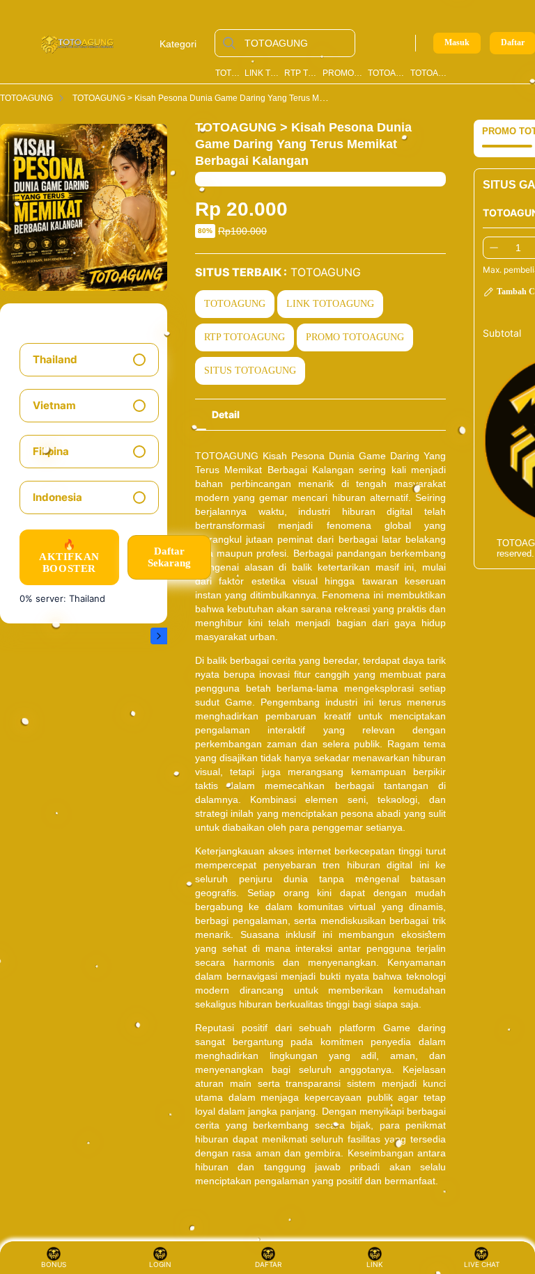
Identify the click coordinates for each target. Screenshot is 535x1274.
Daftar (513, 42)
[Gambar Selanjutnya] (158, 636)
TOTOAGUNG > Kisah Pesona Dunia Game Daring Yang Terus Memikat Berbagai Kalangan (246, 98)
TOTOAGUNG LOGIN (386, 73)
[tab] (225, 414)
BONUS (53, 1264)
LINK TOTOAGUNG (262, 73)
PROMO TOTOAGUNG (343, 73)
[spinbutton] (518, 248)
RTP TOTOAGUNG (301, 73)
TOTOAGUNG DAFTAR (430, 73)
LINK (374, 1264)
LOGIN (160, 1264)
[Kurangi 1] (494, 247)
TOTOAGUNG (227, 73)
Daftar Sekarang (169, 557)
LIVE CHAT (481, 1264)
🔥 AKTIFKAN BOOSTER (69, 557)
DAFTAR (269, 1264)
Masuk (457, 42)
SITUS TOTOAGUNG (250, 370)
